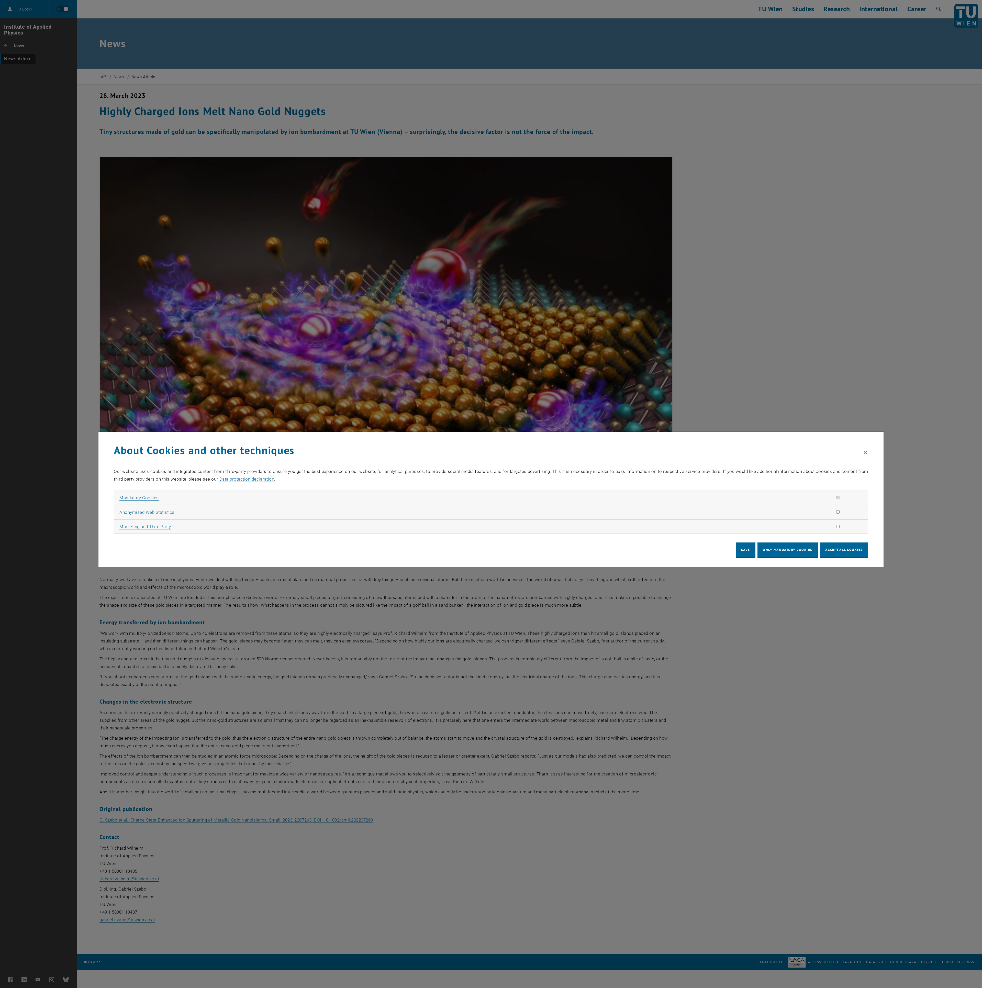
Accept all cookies (844, 550)
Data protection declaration (246, 479)
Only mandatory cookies (787, 550)
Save (745, 550)
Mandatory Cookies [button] (139, 497)
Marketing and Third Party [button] (145, 526)
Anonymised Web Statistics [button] (147, 512)
